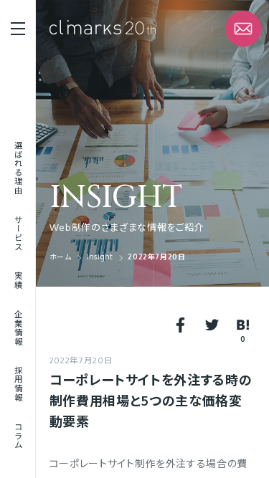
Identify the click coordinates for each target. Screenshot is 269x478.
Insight (115, 198)
